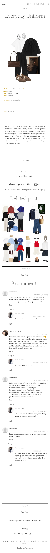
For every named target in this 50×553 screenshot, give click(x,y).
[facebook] (15, 533)
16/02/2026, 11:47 (39, 432)
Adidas (5, 98)
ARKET (5, 89)
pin (30, 184)
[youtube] (26, 533)
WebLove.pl (29, 548)
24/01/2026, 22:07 (39, 295)
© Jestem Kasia (8, 541)
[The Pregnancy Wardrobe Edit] (13, 233)
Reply (11, 305)
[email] (30, 533)
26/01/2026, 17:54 (39, 381)
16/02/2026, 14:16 (37, 451)
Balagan (6, 100)
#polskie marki (15, 189)
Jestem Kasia (19, 313)
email (39, 184)
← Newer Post (25, 268)
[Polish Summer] (37, 233)
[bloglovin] (19, 533)
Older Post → (25, 275)
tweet (22, 184)
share (13, 184)
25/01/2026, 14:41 (39, 334)
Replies (12, 309)
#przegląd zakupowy (29, 189)
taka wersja (25, 89)
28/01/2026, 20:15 (38, 411)
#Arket (7, 189)
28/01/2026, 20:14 (38, 316)
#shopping (41, 189)
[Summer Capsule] (37, 263)
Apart (5, 91)
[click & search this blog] (34, 533)
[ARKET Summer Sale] (13, 263)
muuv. (5, 111)
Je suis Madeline (15, 331)
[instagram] (22, 533)
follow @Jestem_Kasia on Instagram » (25, 520)
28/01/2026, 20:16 (38, 363)
